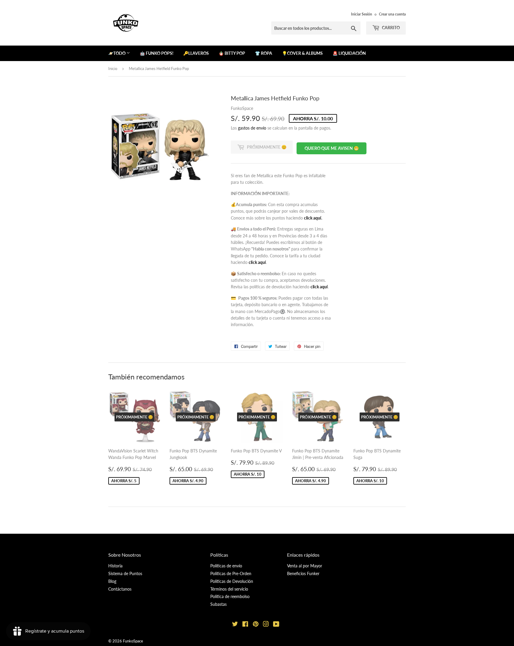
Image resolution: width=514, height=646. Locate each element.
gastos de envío (252, 127)
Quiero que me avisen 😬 (332, 148)
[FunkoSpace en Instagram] (266, 624)
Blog (112, 581)
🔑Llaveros (196, 53)
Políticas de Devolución (231, 581)
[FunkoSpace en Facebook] (245, 624)
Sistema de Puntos (125, 573)
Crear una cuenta (392, 14)
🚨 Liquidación (349, 53)
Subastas (218, 604)
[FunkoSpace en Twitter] (235, 624)
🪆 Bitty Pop (232, 53)
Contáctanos (119, 588)
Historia (115, 565)
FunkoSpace (133, 641)
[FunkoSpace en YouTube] (276, 624)
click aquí (257, 262)
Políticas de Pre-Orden (230, 573)
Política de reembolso (230, 596)
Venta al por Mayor (304, 565)
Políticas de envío (226, 565)
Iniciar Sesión (361, 14)
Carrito (390, 27)
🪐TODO (117, 53)
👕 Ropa (263, 53)
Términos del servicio (229, 588)
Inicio (112, 68)
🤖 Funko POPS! (156, 53)
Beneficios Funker (303, 573)
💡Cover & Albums (302, 53)
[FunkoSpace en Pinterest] (256, 624)
